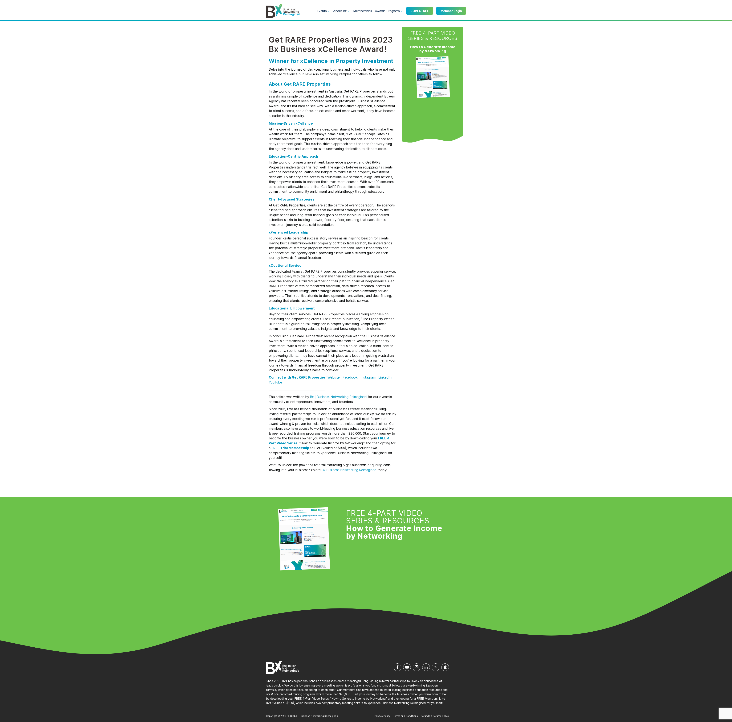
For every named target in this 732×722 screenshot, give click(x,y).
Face (350, 377)
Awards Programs (387, 11)
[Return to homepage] (283, 11)
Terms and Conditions (405, 716)
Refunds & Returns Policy (435, 716)
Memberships (362, 11)
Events (322, 11)
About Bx (340, 11)
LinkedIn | (385, 377)
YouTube (275, 382)
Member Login (451, 11)
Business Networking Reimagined (350, 470)
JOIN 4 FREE (420, 11)
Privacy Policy (382, 716)
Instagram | (368, 377)
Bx (312, 397)
